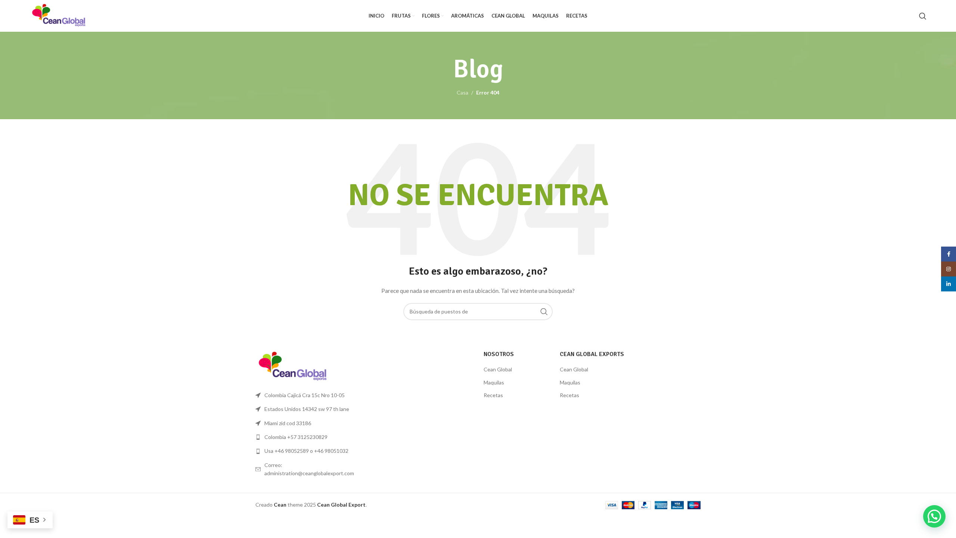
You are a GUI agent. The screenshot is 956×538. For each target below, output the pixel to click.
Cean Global (498, 369)
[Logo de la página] (59, 15)
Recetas (493, 395)
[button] (934, 516)
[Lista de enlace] (306, 437)
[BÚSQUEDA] (544, 311)
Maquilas (494, 382)
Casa (462, 92)
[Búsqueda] (922, 16)
